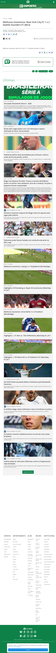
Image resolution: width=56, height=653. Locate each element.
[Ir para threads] (35, 631)
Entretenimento (19, 536)
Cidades (29, 549)
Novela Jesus (38, 608)
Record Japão (47, 566)
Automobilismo (7, 539)
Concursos (30, 551)
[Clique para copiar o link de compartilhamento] (16, 34)
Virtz (14, 577)
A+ (7, 39)
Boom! (37, 569)
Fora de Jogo (7, 546)
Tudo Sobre (30, 595)
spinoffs (51, 71)
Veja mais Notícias (28, 472)
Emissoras (46, 546)
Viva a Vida (15, 579)
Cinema (14, 546)
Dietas (14, 549)
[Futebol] (28, 6)
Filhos (14, 556)
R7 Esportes (5, 18)
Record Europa (47, 564)
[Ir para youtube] (35, 635)
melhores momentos (43, 71)
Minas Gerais (30, 574)
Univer (45, 579)
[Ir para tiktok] (24, 635)
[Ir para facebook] (24, 631)
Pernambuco (30, 579)
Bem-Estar (15, 541)
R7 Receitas (15, 569)
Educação (30, 560)
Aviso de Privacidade (15, 646)
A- (9, 39)
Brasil (29, 541)
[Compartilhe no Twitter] (4, 34)
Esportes (7, 536)
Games (14, 559)
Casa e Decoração (17, 544)
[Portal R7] (28, 2)
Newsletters (46, 549)
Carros (29, 546)
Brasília (29, 544)
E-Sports (6, 544)
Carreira (46, 541)
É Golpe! (29, 563)
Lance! (5, 551)
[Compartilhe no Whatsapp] (11, 34)
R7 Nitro (15, 566)
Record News (47, 569)
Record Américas (48, 559)
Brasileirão (6, 541)
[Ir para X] (28, 635)
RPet (14, 572)
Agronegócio (30, 539)
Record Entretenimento (49, 561)
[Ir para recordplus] (20, 635)
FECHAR (28, 650)
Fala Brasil (38, 599)
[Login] (53, 2)
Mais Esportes (7, 554)
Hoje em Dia (38, 601)
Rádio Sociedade (47, 556)
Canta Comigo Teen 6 (39, 577)
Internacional (30, 572)
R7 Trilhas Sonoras (48, 554)
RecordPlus (46, 551)
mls (33, 71)
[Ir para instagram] (28, 631)
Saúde (29, 588)
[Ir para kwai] (31, 631)
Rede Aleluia (46, 572)
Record (38, 536)
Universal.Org (47, 584)
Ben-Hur (37, 566)
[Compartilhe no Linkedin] (9, 34)
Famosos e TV (16, 554)
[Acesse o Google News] (14, 34)
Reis (36, 614)
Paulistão (6, 556)
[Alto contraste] (4, 39)
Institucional (49, 536)
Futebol (10, 18)
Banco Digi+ (47, 539)
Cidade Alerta (39, 585)
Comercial (46, 544)
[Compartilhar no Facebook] (6, 34)
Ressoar (46, 577)
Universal (46, 582)
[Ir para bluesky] (20, 631)
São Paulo (30, 586)
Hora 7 (29, 565)
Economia (30, 558)
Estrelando (15, 551)
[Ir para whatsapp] (31, 635)
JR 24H (30, 536)
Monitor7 (30, 577)
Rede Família (47, 574)
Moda (14, 561)
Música (14, 564)
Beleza (14, 539)
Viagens (14, 574)
